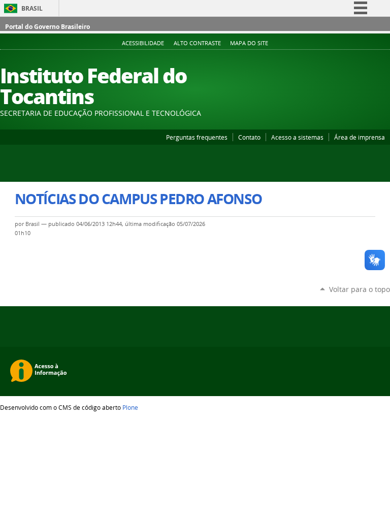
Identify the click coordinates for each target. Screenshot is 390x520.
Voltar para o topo (359, 289)
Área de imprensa (359, 137)
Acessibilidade (143, 43)
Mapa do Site (249, 43)
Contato (249, 137)
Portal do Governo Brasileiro (47, 26)
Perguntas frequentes (197, 137)
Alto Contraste (197, 43)
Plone (130, 407)
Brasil (32, 8)
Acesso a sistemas (297, 137)
